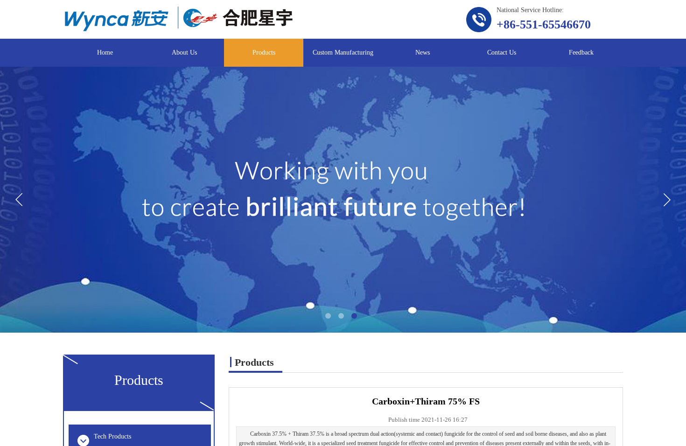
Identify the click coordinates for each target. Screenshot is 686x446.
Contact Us (501, 52)
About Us (184, 52)
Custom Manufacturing (343, 52)
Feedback (581, 52)
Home (105, 52)
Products (263, 52)
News (422, 52)
